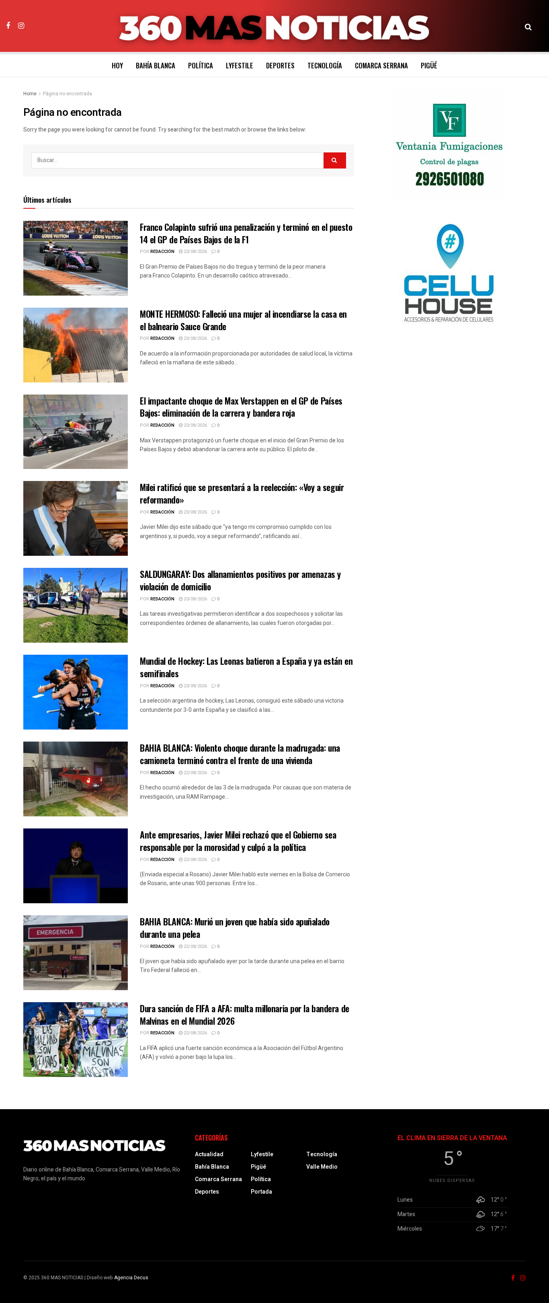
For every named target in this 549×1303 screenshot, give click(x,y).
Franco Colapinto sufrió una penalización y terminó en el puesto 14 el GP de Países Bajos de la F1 (246, 233)
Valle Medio (322, 1167)
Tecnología (324, 65)
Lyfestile (239, 65)
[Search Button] (528, 26)
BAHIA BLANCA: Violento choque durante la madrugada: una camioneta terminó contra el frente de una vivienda (240, 754)
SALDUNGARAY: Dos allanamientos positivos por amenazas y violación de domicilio (240, 580)
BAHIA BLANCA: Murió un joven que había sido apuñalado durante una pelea (235, 927)
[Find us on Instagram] (21, 25)
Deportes (280, 65)
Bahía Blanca (155, 65)
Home (30, 93)
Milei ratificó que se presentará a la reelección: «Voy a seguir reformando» (242, 493)
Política (200, 65)
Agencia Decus (131, 1277)
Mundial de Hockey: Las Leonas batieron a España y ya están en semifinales (246, 667)
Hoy (117, 65)
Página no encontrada (67, 93)
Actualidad (209, 1154)
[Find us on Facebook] (8, 25)
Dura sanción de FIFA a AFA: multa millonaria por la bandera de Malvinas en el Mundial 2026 (244, 1014)
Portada (261, 1192)
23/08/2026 (194, 251)
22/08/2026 (194, 772)
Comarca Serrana (381, 65)
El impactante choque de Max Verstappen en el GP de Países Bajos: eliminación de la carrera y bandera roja (241, 406)
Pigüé (429, 65)
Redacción (162, 251)
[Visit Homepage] (274, 26)
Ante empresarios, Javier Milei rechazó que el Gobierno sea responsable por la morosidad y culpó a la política (238, 840)
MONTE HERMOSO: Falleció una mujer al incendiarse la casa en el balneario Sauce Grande (243, 320)
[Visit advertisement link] (449, 145)
